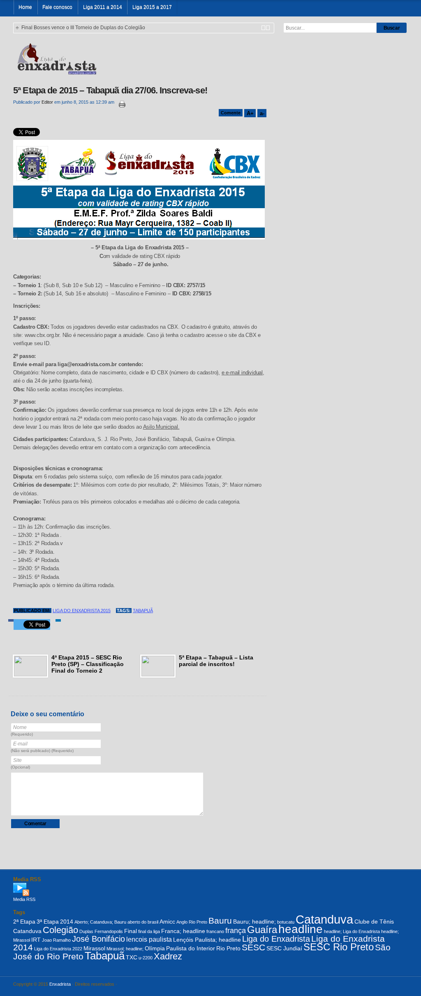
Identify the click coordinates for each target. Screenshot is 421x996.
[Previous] (263, 28)
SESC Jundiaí (284, 948)
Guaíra (262, 929)
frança (235, 930)
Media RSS (24, 899)
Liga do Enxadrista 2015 (82, 610)
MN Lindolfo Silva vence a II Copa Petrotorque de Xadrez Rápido (94, 27)
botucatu (285, 921)
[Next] (268, 28)
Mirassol (94, 948)
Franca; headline (183, 931)
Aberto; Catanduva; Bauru (100, 921)
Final (130, 931)
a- (262, 113)
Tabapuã (143, 610)
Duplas (86, 931)
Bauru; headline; (254, 921)
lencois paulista (149, 939)
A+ (250, 113)
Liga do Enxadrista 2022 (58, 948)
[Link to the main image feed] (210, 889)
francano (215, 931)
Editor (47, 102)
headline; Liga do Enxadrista (352, 931)
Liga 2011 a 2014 (102, 7)
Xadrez (168, 956)
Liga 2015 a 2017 (152, 7)
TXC (131, 957)
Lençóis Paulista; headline (207, 939)
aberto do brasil (142, 921)
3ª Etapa (48, 921)
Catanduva (324, 919)
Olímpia (155, 948)
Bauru (220, 920)
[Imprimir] (120, 104)
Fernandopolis (109, 931)
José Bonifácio (98, 938)
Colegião (60, 930)
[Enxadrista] (56, 58)
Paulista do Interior (190, 948)
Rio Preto (228, 948)
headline (300, 929)
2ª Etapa (24, 921)
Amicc (167, 921)
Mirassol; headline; (124, 948)
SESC (253, 947)
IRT (36, 939)
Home (25, 7)
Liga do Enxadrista (276, 938)
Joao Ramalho (56, 940)
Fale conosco (57, 7)
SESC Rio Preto (338, 947)
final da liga (149, 931)
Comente (231, 112)
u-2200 (146, 957)
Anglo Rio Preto (191, 921)
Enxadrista (60, 984)
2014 (66, 921)
